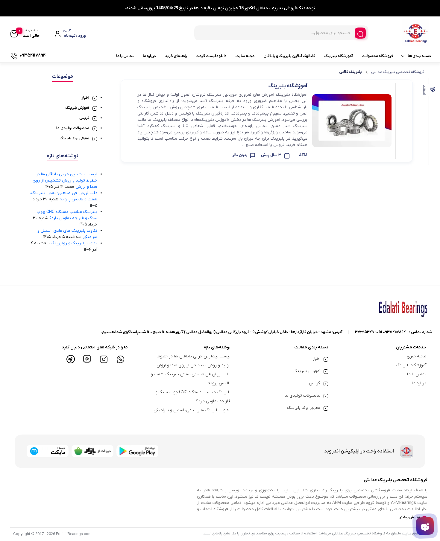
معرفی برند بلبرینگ (74, 138)
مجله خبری (416, 356)
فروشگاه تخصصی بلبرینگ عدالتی (397, 71)
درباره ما (149, 56)
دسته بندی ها (419, 56)
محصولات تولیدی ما (72, 128)
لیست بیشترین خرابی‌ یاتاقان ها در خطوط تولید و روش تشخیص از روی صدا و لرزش (65, 180)
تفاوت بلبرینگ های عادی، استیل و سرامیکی (192, 410)
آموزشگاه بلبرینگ (338, 56)
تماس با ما (125, 56)
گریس (84, 118)
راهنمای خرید (176, 56)
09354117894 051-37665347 (380, 332)
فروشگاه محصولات (377, 56)
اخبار (85, 97)
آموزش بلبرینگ (77, 107)
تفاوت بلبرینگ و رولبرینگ (74, 243)
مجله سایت (245, 56)
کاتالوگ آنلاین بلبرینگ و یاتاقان (289, 56)
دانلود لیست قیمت (211, 56)
